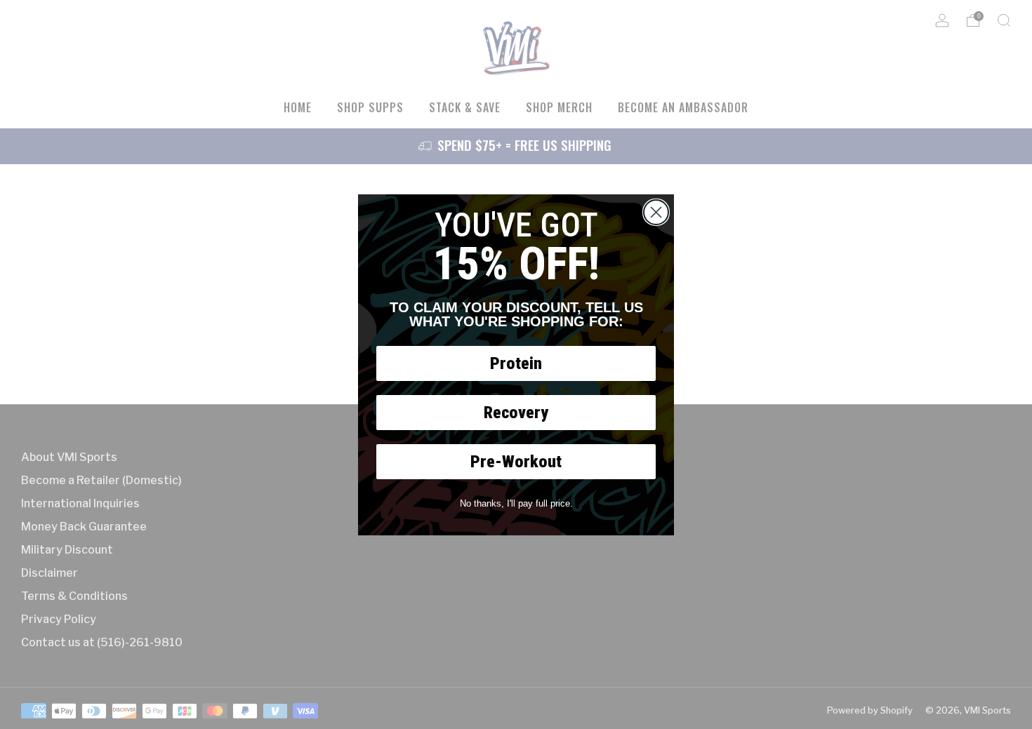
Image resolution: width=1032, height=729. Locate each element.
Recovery (516, 412)
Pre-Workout (516, 461)
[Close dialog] (656, 212)
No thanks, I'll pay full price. (516, 503)
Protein (516, 363)
